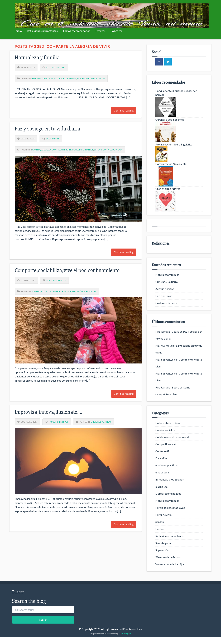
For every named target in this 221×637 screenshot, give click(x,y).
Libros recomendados (76, 30)
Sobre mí (116, 30)
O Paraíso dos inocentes (169, 119)
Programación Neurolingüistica (174, 144)
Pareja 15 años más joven (170, 507)
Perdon (159, 528)
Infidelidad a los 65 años (169, 479)
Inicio (18, 30)
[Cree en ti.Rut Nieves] (179, 201)
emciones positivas (42, 78)
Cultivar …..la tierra (166, 281)
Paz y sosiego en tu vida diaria (47, 128)
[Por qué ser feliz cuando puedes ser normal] (179, 107)
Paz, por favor (163, 295)
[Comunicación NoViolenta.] (179, 176)
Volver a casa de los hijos (169, 564)
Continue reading (124, 110)
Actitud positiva (164, 288)
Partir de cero (163, 514)
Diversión (77, 291)
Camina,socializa (41, 149)
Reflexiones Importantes (91, 78)
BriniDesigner (124, 633)
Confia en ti (58, 149)
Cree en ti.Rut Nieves (167, 188)
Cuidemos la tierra (166, 303)
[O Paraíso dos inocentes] (179, 132)
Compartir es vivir (61, 291)
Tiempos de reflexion (167, 557)
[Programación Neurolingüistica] (179, 154)
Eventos (100, 30)
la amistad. (161, 486)
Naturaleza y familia (37, 57)
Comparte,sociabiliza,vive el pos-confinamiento (67, 270)
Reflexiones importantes (42, 30)
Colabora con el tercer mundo (172, 437)
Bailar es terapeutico (167, 422)
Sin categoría (101, 149)
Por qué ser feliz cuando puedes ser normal (176, 92)
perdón (159, 521)
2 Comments (52, 138)
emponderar (162, 472)
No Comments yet (55, 67)
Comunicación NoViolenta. (171, 163)
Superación (116, 149)
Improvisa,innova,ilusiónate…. (48, 412)
